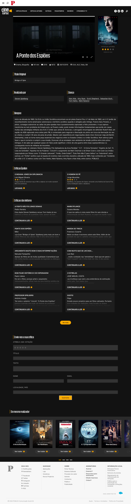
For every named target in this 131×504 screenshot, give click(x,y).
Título (16, 353)
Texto (15, 363)
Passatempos (59, 11)
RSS (24, 488)
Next (127, 437)
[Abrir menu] (3, 3)
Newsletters (27, 471)
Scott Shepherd (93, 98)
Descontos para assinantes (91, 474)
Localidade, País (20, 387)
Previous (4, 437)
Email (69, 376)
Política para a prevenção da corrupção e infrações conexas (114, 483)
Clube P (88, 480)
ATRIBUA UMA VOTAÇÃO (22, 342)
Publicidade (68, 484)
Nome (15, 376)
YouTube (26, 486)
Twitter (25, 478)
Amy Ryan (82, 98)
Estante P (89, 471)
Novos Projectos (48, 476)
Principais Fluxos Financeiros (113, 469)
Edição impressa (92, 478)
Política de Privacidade (116, 501)
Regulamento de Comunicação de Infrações (113, 476)
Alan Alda (73, 98)
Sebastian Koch (106, 98)
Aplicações (46, 469)
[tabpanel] (19, 437)
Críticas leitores (36, 11)
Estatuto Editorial (70, 471)
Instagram (26, 481)
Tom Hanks (73, 101)
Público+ (67, 482)
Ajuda (91, 501)
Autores (67, 476)
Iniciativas (46, 474)
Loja (44, 471)
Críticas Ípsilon (21, 11)
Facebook (26, 475)
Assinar (88, 469)
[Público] (10, 468)
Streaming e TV (82, 11)
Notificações (27, 469)
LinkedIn (26, 483)
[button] (19, 452)
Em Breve (70, 11)
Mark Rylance (84, 101)
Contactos (67, 479)
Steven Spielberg (21, 98)
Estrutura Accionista (114, 473)
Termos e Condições (100, 501)
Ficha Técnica (69, 469)
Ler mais (19, 188)
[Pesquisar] (7, 3)
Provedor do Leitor (70, 474)
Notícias (48, 11)
